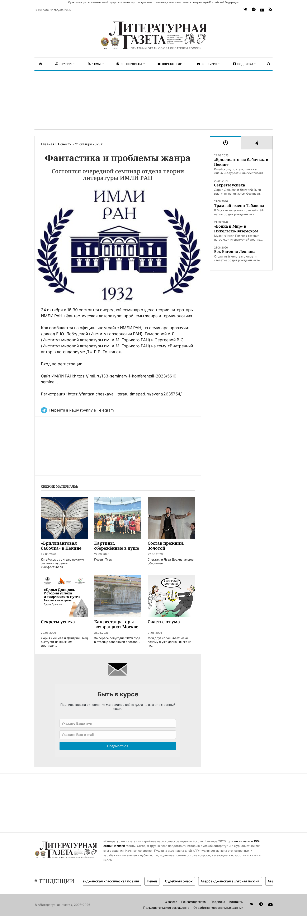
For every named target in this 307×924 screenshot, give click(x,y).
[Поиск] (268, 64)
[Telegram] (254, 10)
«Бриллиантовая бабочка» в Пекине (241, 162)
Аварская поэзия (270, 881)
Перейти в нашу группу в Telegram (81, 410)
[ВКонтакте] (245, 10)
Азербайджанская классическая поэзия (94, 881)
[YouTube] (262, 10)
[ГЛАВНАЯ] (40, 64)
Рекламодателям (193, 902)
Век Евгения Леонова (234, 251)
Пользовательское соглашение (166, 907)
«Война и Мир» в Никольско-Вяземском (236, 228)
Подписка (218, 902)
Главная (47, 144)
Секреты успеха (229, 185)
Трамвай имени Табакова (239, 205)
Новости (64, 144)
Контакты (236, 902)
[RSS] (270, 10)
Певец (140, 881)
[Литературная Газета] (153, 35)
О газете (171, 902)
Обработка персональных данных (218, 907)
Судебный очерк (167, 881)
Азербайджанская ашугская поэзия (218, 881)
